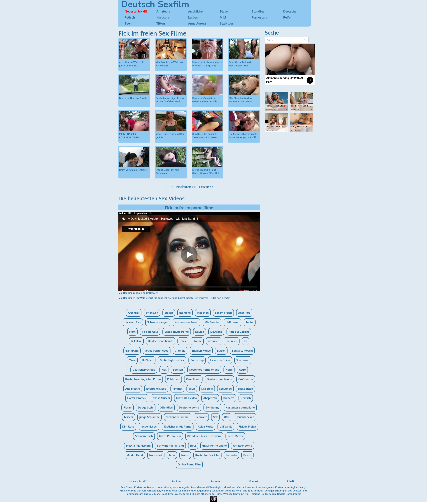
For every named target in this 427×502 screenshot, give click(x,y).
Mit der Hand (135, 455)
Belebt (247, 455)
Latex (182, 341)
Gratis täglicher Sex (172, 360)
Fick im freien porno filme (189, 207)
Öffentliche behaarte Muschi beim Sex (240, 64)
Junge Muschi (149, 426)
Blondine (258, 11)
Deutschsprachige (143, 369)
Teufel (250, 322)
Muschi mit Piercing (138, 445)
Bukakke (136, 341)
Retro (242, 369)
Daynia (199, 331)
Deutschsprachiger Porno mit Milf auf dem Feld (170, 100)
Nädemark (155, 455)
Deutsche (289, 11)
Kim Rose (128, 426)
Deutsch (246, 398)
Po (245, 341)
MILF (223, 17)
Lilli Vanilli (226, 426)
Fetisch (130, 17)
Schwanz (201, 417)
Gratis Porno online (214, 445)
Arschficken (196, 11)
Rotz (193, 445)
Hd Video (147, 360)
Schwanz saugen (157, 322)
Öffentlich (166, 407)
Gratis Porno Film (170, 436)
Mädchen (203, 312)
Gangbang (132, 350)
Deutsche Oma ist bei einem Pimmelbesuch (204, 100)
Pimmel (177, 388)
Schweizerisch (144, 436)
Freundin (231, 455)
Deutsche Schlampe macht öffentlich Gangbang (207, 64)
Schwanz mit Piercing (170, 445)
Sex (215, 417)
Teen (128, 23)
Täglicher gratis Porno (177, 426)
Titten (160, 23)
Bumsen (178, 369)
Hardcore (162, 17)
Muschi (128, 417)
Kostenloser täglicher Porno (143, 379)
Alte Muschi (132, 388)
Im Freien (232, 341)
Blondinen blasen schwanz (204, 436)
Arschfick (133, 312)
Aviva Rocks (205, 426)
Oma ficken (193, 379)
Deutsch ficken (245, 417)
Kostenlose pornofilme (240, 407)
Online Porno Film (189, 464)
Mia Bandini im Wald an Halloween (169, 64)
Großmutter (245, 379)
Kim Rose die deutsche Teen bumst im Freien (205, 136)
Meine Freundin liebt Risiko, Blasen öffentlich (206, 171)
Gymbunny (212, 407)
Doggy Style (145, 407)
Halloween (232, 322)
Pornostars (259, 17)
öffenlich (213, 341)
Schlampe (225, 388)
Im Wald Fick (133, 322)
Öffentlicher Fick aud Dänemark (167, 171)
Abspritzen (210, 398)
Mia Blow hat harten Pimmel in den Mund (241, 100)
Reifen (287, 17)
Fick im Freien (247, 426)
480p (191, 388)
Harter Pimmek (136, 398)
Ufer (226, 417)
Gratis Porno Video (156, 350)
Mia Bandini (212, 322)
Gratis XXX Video (186, 398)
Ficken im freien (220, 360)
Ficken (127, 407)
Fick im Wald (150, 331)
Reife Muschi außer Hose (133, 169)
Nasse (185, 455)
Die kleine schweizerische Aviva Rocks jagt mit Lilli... (243, 136)
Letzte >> (206, 186)
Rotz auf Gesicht (239, 331)
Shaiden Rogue (201, 350)
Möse (132, 360)
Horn (132, 331)
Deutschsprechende (160, 341)
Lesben (193, 17)
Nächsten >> (186, 186)
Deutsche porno (189, 407)
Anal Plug (244, 312)
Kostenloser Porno (186, 322)
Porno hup (197, 360)
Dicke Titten (245, 388)
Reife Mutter (235, 436)
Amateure (163, 11)
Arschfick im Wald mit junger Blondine (131, 64)
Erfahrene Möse (156, 388)
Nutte (229, 369)
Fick (163, 369)
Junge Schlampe (149, 417)
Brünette (228, 398)
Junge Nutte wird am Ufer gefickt (170, 136)
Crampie (180, 350)
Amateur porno (242, 445)
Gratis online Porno (176, 331)
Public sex (173, 379)
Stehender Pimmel (177, 417)
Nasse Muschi (161, 398)
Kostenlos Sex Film (207, 455)
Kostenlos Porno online (204, 369)
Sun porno (242, 360)
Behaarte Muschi (242, 350)
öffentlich (152, 312)
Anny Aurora (197, 23)
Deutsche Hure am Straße (133, 98)
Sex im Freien (223, 312)
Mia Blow (207, 388)
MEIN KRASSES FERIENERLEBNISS (129, 136)
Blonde (197, 341)
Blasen (225, 11)
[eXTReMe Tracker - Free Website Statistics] (213, 498)
